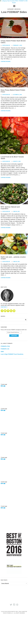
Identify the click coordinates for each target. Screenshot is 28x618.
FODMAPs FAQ (5, 346)
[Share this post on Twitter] (2, 386)
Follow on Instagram (5, 382)
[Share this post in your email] (4, 386)
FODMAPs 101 (5, 349)
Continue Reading (5, 61)
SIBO (2, 351)
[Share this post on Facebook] (1, 386)
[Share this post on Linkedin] (3, 386)
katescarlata (6, 45)
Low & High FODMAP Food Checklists (12, 354)
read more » (4, 307)
